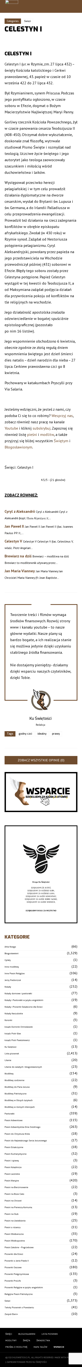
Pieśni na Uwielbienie (15, 1221)
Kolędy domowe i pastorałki (18, 993)
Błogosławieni (11, 953)
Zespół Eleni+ (11, 1314)
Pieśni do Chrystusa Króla (17, 1134)
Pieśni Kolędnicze (13, 1167)
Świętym (61, 440)
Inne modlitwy (12, 967)
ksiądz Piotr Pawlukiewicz (17, 1040)
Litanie (8, 1060)
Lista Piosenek (50, 1333)
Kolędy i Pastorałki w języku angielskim (24, 1000)
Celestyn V (13, 541)
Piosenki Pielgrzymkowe (17, 1274)
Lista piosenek (12, 1053)
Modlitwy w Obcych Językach (19, 1100)
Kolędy (8, 987)
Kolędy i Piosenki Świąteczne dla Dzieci (24, 1007)
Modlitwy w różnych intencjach (20, 1107)
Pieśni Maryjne (12, 1180)
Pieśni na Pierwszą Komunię (18, 1207)
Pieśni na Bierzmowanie (16, 1187)
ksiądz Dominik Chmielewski (19, 1027)
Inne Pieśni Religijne (15, 973)
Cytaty (8, 960)
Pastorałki (9, 1114)
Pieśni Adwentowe (14, 1120)
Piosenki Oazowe (13, 1267)
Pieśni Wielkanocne (14, 1234)
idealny (42, 734)
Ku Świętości (10, 1047)
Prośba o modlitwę (16, 1346)
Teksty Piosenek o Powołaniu (19, 1307)
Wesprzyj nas (62, 415)
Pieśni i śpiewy (12, 1160)
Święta (26, 1340)
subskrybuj (42, 428)
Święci (27, 21)
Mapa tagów (40, 1346)
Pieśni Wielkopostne (15, 1241)
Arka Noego (10, 947)
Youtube (11, 428)
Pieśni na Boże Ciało (14, 1194)
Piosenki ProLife (13, 1281)
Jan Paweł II (14, 526)
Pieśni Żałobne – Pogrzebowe (19, 1247)
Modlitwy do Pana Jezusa (17, 1087)
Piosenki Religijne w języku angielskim (24, 1287)
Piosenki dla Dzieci (14, 1254)
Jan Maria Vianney (20, 570)
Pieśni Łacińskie (12, 1174)
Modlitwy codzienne (14, 1080)
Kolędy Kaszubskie (14, 1013)
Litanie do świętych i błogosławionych (23, 1067)
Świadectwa (43, 1340)
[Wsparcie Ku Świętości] (41, 879)
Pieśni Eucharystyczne (16, 1154)
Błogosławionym (18, 447)
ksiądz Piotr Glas (13, 1033)
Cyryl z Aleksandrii (20, 511)
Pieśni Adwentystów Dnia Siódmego (22, 1127)
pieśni (32, 434)
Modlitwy (9, 1073)
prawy (56, 734)
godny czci (25, 734)
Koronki (8, 1020)
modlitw (47, 434)
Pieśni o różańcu (13, 1227)
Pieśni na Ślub (11, 1214)
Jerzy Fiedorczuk (13, 980)
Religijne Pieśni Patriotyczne (19, 1294)
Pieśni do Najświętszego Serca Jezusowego (26, 1140)
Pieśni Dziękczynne (14, 1147)
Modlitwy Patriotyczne (16, 1093)
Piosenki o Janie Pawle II (17, 1261)
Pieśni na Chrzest (13, 1201)
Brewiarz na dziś (18, 556)
